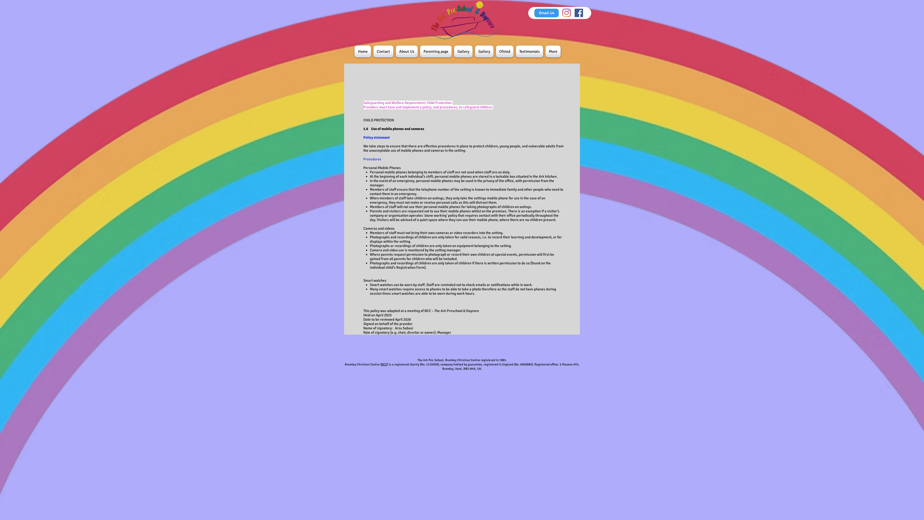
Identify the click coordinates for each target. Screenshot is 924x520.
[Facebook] (579, 13)
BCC (384, 364)
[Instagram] (566, 13)
